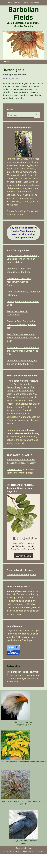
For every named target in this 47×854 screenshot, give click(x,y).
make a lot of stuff (24, 175)
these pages (16, 181)
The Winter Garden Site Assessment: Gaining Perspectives (19, 281)
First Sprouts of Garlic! (15, 74)
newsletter (12, 185)
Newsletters (35, 3)
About (10, 3)
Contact (17, 3)
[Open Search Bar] (44, 62)
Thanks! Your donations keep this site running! (23, 232)
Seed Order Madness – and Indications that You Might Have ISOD (23, 337)
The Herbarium (14, 469)
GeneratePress (38, 851)
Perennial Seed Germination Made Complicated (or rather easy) (21, 324)
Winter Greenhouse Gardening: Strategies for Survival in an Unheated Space (23, 258)
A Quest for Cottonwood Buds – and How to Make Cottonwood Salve (23, 350)
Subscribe (25, 3)
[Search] (37, 115)
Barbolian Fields (23, 13)
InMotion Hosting (16, 591)
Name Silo (12, 633)
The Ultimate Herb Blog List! (21, 574)
